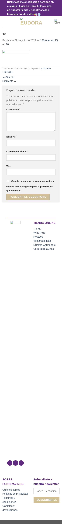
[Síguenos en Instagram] (15, 463)
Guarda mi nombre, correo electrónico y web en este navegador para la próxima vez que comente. (30, 186)
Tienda (37, 228)
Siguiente (9, 81)
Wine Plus (39, 232)
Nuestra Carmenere (44, 245)
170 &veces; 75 (49, 40)
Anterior (8, 77)
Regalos (38, 236)
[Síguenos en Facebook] (9, 463)
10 (7, 44)
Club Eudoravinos (43, 249)
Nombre (11, 136)
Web (8, 166)
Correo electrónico (17, 151)
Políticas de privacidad (15, 493)
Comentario (13, 109)
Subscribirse (47, 500)
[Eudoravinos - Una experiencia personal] (31, 21)
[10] (15, 56)
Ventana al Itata (42, 240)
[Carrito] (57, 22)
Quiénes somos (11, 489)
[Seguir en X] (21, 463)
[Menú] (4, 22)
